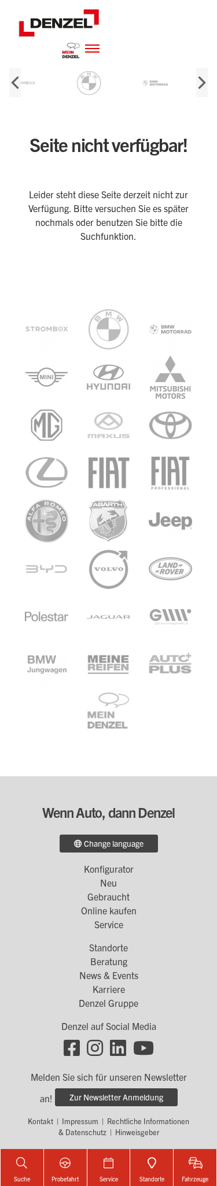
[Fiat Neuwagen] (108, 471)
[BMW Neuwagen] (108, 327)
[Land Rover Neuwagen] (170, 567)
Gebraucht (108, 896)
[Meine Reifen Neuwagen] (108, 663)
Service (108, 924)
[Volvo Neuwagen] (108, 567)
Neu (108, 882)
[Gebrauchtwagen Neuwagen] (170, 615)
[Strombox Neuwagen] (38, 83)
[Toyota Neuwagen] (170, 423)
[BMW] (105, 83)
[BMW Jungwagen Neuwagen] (46, 663)
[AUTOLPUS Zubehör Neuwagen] (170, 663)
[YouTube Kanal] (143, 1046)
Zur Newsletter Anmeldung (116, 1097)
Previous (15, 82)
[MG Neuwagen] (46, 423)
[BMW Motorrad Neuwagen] (170, 327)
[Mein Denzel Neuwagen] (108, 711)
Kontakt (40, 1121)
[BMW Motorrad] (171, 83)
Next (202, 82)
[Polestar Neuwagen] (46, 615)
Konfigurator (109, 868)
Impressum (80, 1121)
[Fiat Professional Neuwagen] (170, 471)
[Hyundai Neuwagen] (108, 375)
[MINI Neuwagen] (46, 375)
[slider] (108, 83)
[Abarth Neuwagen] (108, 519)
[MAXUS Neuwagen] (108, 423)
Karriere (109, 989)
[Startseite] (59, 21)
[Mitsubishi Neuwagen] (170, 375)
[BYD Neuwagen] (46, 567)
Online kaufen (109, 910)
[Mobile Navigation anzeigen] (92, 47)
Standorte (108, 947)
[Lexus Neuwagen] (46, 471)
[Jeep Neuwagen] (170, 519)
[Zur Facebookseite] (72, 1046)
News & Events (108, 975)
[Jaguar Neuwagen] (108, 615)
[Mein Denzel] (71, 48)
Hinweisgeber (137, 1132)
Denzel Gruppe (108, 1003)
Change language (113, 843)
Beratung (108, 961)
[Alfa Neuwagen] (46, 519)
